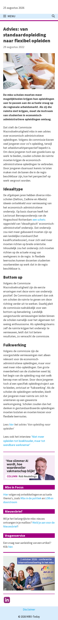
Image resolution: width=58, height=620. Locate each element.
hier (11, 424)
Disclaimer (29, 609)
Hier (5, 494)
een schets (39, 219)
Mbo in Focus (14, 487)
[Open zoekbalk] (53, 16)
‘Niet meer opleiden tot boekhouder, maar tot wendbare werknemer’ (24, 441)
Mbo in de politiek (30, 498)
